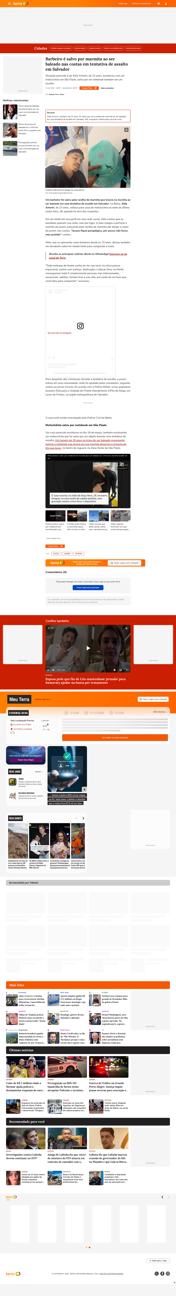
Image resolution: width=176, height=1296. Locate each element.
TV (103, 1030)
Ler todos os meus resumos (115, 737)
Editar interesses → (160, 711)
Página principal (21, 4)
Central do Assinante (141, 4)
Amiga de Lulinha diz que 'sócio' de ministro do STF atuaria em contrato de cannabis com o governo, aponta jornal (67, 1158)
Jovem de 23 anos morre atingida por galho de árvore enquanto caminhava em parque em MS (33, 1178)
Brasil (8, 1151)
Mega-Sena (64, 993)
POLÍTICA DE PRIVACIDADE (111, 1274)
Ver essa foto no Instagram (59, 333)
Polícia (56, 554)
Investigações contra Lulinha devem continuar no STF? (23, 1156)
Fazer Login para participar (88, 587)
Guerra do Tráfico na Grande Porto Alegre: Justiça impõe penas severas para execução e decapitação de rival (107, 1086)
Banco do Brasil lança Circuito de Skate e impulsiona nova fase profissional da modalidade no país (73, 1178)
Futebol (105, 993)
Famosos (22, 1011)
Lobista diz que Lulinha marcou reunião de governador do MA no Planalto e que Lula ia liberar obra (108, 1158)
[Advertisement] (150, 1106)
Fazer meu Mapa (26, 759)
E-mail (159, 4)
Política (51, 1151)
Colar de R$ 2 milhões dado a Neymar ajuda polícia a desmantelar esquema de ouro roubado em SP (24, 1086)
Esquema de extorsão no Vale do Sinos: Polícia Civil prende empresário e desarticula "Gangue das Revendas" (33, 1107)
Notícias (78, 554)
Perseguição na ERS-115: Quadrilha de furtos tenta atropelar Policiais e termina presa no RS (65, 1086)
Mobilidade (23, 1030)
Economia (22, 993)
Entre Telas (65, 1030)
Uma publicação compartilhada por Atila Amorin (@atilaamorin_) (80, 373)
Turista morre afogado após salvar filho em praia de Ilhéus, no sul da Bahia (116, 1107)
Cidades (67, 554)
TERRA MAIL (123, 4)
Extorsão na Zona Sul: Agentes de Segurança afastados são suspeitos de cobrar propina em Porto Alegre (74, 1107)
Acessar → (39, 771)
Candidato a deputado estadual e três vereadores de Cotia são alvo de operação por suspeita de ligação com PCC (116, 1178)
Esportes (66, 1172)
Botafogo (64, 1011)
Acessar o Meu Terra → (43, 699)
